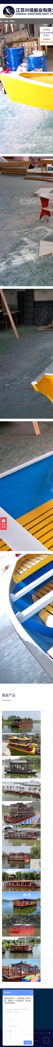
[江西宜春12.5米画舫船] (21, 970)
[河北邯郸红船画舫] (21, 722)
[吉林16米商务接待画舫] (21, 880)
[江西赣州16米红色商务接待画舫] (21, 925)
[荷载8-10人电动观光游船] (21, 767)
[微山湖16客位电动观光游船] (21, 790)
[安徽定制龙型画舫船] (21, 744)
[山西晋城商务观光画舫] (21, 903)
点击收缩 (46, 25)
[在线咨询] (46, 34)
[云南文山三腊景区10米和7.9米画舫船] (21, 948)
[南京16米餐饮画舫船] (21, 857)
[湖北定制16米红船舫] (21, 835)
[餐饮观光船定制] (21, 812)
